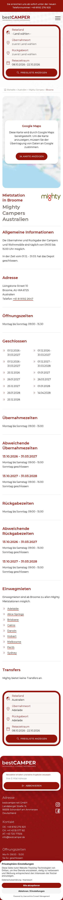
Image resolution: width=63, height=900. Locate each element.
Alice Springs (15, 614)
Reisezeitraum (17, 61)
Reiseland (15, 30)
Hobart (11, 636)
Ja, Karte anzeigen (31, 156)
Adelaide (13, 608)
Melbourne (14, 641)
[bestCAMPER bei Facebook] (58, 811)
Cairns (11, 625)
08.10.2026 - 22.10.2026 (26, 64)
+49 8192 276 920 (41, 7)
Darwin (11, 630)
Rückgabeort (17, 50)
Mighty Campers (36, 90)
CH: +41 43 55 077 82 (13, 830)
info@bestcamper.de (13, 837)
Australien (22, 90)
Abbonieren (31, 786)
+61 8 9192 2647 (23, 298)
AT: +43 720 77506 (12, 833)
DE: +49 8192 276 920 (14, 827)
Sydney (12, 652)
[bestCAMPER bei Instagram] (58, 804)
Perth (10, 647)
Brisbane (13, 619)
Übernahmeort (18, 40)
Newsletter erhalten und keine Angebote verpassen (28, 774)
